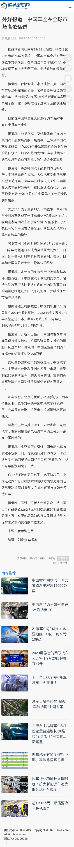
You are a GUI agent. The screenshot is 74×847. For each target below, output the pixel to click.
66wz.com (62, 830)
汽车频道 (63, 558)
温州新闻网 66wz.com (33, 548)
